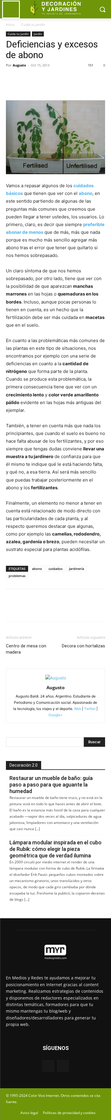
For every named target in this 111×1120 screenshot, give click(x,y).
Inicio (10, 24)
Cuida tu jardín (33, 24)
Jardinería (76, 568)
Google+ (56, 715)
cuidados (55, 568)
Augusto (19, 65)
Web (77, 708)
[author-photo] (55, 677)
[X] (25, 79)
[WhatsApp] (53, 79)
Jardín (38, 34)
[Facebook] (12, 79)
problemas (17, 575)
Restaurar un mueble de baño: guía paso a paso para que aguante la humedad (51, 784)
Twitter (90, 708)
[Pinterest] (39, 79)
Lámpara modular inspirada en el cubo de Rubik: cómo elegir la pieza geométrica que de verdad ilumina (55, 849)
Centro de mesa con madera (26, 649)
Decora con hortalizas (83, 646)
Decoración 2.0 (23, 765)
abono (37, 568)
